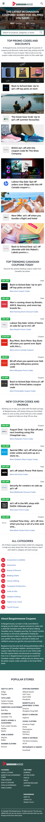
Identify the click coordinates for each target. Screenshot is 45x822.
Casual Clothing (13, 581)
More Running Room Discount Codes (24, 312)
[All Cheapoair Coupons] (4, 431)
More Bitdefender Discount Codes (23, 492)
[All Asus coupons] (6, 88)
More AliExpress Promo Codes (21, 370)
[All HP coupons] (6, 183)
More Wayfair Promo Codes (20, 329)
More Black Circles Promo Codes (22, 530)
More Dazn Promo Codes (19, 510)
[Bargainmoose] (22, 3)
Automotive (11, 565)
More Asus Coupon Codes (20, 291)
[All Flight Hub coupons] (6, 217)
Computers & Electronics (16, 586)
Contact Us (27, 799)
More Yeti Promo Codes (19, 474)
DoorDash (27, 772)
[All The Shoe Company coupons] (6, 149)
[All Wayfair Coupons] (4, 325)
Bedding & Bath (13, 576)
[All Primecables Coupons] (4, 383)
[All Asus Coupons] (4, 286)
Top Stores (28, 770)
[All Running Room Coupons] (4, 304)
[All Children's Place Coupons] (4, 452)
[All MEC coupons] (6, 118)
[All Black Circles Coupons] (4, 523)
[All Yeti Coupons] (4, 472)
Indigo (26, 780)
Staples (26, 778)
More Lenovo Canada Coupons (22, 350)
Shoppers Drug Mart (31, 783)
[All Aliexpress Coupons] (4, 363)
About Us (27, 797)
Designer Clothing (14, 597)
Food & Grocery (13, 607)
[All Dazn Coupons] (4, 505)
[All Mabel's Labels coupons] (6, 248)
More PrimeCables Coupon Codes (23, 391)
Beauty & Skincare (14, 570)
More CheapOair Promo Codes (21, 439)
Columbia (27, 785)
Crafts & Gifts (12, 591)
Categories (5, 770)
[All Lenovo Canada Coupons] (4, 342)
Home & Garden (6, 788)
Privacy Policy (29, 802)
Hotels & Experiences (8, 785)
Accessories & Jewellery (16, 560)
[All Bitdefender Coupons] (4, 487)
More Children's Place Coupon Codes (24, 459)
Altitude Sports (29, 775)
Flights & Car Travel (14, 602)
